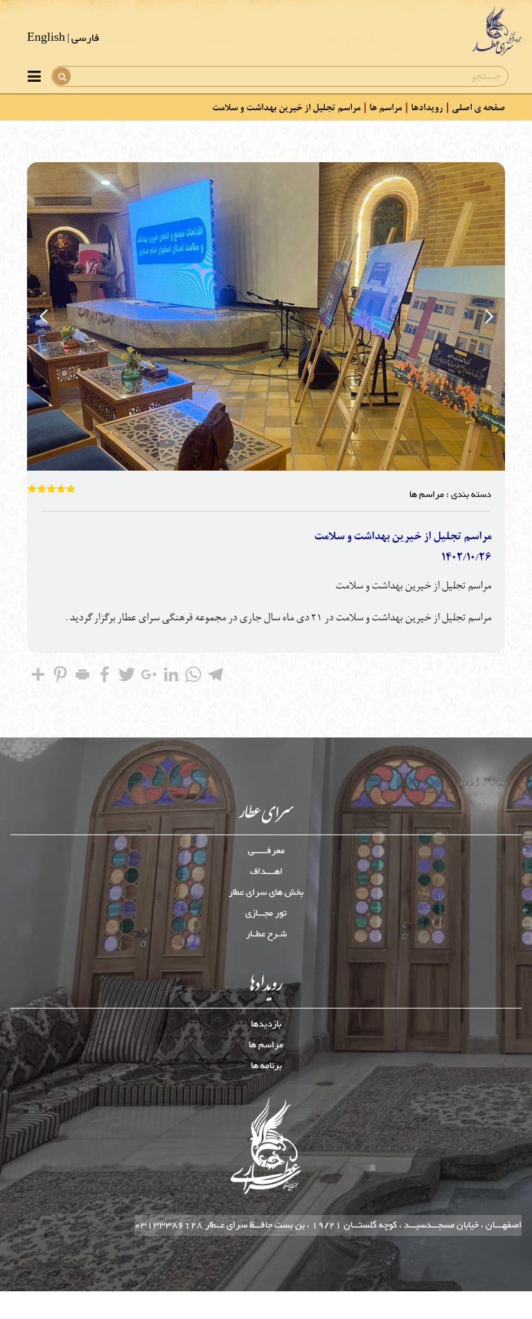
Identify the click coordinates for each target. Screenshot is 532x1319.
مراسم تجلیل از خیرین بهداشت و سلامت (286, 107)
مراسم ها (385, 107)
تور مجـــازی (266, 914)
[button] (488, 317)
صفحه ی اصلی (478, 107)
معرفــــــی (266, 851)
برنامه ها (266, 1066)
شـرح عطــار (266, 934)
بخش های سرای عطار (266, 893)
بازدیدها (266, 1024)
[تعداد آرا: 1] (32, 488)
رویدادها (427, 107)
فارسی (85, 38)
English (46, 38)
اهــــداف (266, 872)
